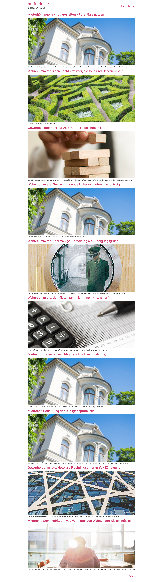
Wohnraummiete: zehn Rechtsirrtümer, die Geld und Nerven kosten (75, 71)
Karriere (131, 6)
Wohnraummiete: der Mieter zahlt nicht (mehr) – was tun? (69, 297)
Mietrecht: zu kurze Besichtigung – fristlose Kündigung (67, 354)
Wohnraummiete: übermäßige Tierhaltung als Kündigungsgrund (73, 241)
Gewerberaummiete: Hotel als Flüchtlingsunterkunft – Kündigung (74, 467)
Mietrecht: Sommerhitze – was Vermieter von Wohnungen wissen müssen (80, 521)
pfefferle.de (38, 3)
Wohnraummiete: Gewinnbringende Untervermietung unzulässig (74, 184)
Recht (123, 6)
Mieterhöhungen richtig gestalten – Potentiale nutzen (66, 14)
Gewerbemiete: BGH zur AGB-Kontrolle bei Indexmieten (67, 128)
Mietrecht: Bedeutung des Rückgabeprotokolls (61, 411)
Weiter (132, 576)
